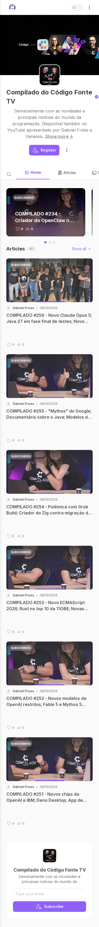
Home (36, 172)
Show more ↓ (59, 136)
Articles (69, 172)
